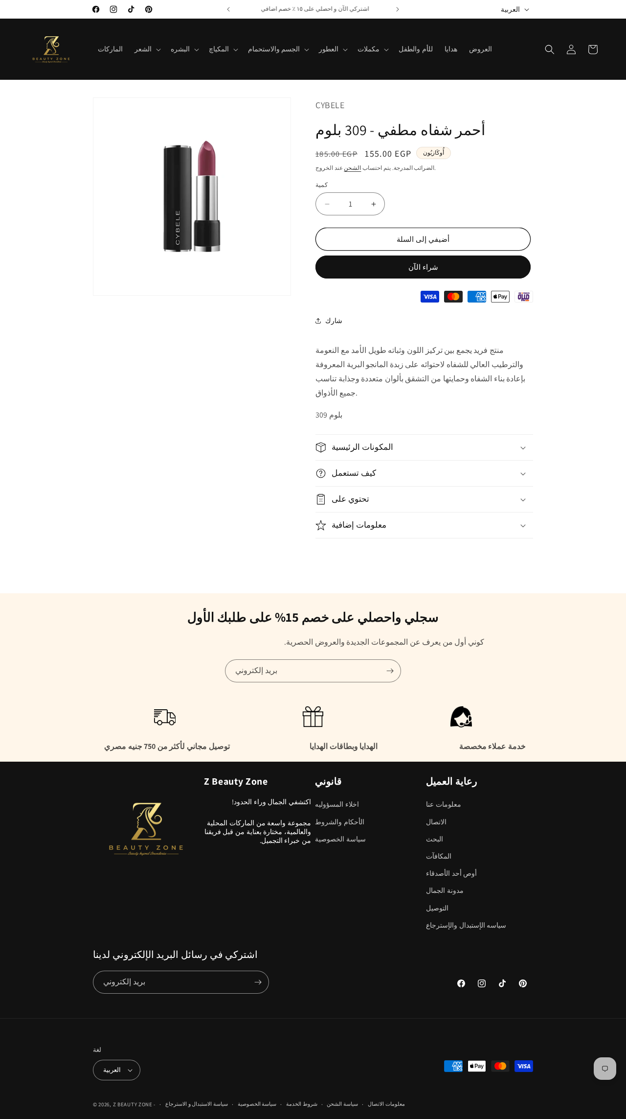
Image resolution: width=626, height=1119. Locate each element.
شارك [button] (333, 320)
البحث (434, 839)
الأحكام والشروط (339, 821)
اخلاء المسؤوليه (337, 804)
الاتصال (436, 821)
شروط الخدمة (301, 1103)
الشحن (352, 167)
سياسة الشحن (342, 1103)
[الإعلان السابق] (228, 9)
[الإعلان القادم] (397, 9)
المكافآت (438, 856)
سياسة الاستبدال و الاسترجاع (196, 1103)
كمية (321, 185)
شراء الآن (423, 267)
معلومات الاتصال (386, 1103)
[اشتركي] (390, 670)
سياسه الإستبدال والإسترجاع (466, 925)
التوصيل (437, 908)
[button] (147, 49)
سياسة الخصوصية (340, 839)
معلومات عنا (443, 804)
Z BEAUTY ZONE (133, 1104)
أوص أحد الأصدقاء (451, 873)
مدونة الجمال (445, 890)
